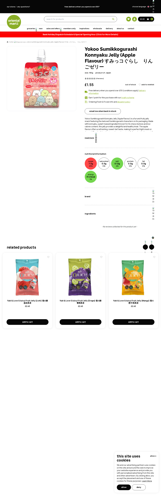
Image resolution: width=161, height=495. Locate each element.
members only (69, 28)
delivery (109, 28)
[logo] (14, 22)
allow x (153, 456)
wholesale (97, 28)
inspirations (84, 28)
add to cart (27, 322)
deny (138, 487)
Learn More (147, 481)
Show (131, 139)
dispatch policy (123, 102)
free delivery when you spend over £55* (82, 6)
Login (110, 148)
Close (134, 113)
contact (131, 28)
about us (120, 28)
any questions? (23, 7)
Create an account (116, 170)
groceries (30, 19)
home (11, 42)
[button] (150, 6)
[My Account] (134, 19)
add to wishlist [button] (147, 84)
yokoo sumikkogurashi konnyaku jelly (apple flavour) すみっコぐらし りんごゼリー (57, 42)
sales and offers (53, 28)
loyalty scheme (127, 97)
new (41, 28)
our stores (11, 7)
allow (123, 487)
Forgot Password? (110, 157)
